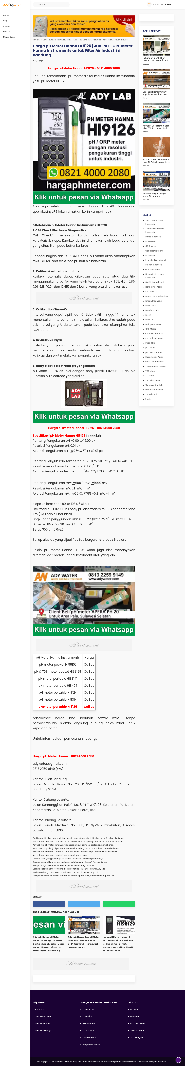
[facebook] (126, 4)
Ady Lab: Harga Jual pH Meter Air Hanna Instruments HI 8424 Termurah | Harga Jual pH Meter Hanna (155, 194)
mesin (148, 314)
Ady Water (40, 1009)
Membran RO (152, 310)
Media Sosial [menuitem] (9, 37)
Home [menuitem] (6, 15)
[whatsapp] (119, 904)
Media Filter (151, 305)
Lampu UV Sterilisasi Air (156, 296)
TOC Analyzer (136, 1037)
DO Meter (150, 255)
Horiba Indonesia (153, 286)
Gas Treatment (153, 269)
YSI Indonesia (151, 394)
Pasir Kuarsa (88, 1009)
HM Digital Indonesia (155, 282)
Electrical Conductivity (156, 260)
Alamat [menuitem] (6, 26)
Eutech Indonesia (153, 264)
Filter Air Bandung (43, 1016)
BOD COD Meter (137, 1023)
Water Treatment (154, 389)
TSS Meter (150, 375)
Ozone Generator (154, 333)
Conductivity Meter (154, 250)
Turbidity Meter (153, 380)
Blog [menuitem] (5, 20)
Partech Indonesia (154, 338)
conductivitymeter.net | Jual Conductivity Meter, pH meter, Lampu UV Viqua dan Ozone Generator (101, 1061)
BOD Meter (150, 241)
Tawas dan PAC (90, 1037)
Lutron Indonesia (153, 301)
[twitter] (131, 4)
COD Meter (151, 246)
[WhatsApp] (140, 4)
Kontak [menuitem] (6, 31)
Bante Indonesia (153, 236)
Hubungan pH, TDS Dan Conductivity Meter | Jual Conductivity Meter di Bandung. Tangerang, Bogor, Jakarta (155, 59)
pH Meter (44, 40)
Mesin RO (149, 319)
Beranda (36, 40)
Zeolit (148, 399)
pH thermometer (153, 352)
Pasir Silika (150, 342)
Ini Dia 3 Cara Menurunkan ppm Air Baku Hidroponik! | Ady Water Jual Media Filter (156, 161)
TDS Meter (150, 371)
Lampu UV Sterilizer (91, 1044)
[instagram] (136, 4)
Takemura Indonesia (155, 366)
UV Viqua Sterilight (154, 385)
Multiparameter (153, 324)
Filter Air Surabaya (43, 1030)
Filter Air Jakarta (42, 1023)
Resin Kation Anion (154, 357)
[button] (35, 4)
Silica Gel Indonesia (154, 361)
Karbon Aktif (151, 291)
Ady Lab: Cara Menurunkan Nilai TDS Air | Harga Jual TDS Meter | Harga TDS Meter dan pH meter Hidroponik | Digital (156, 127)
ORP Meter (150, 329)
